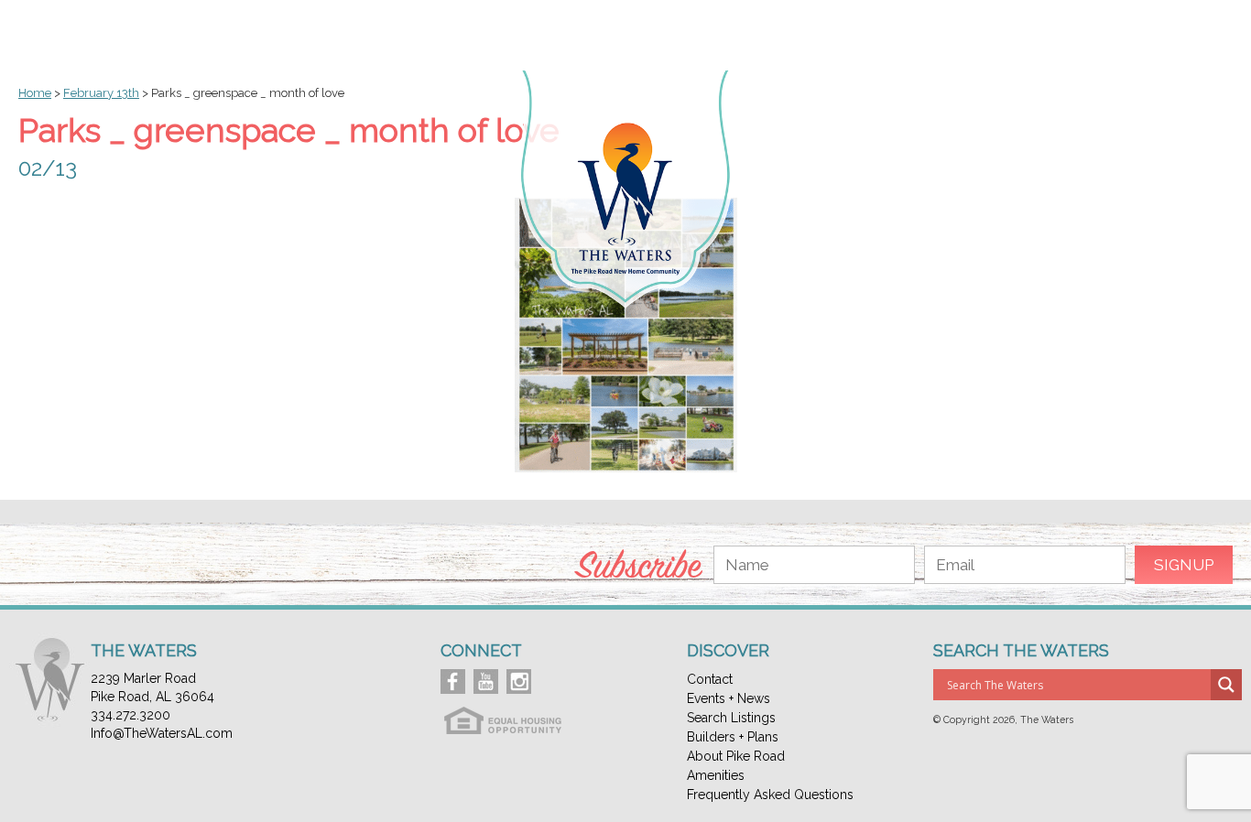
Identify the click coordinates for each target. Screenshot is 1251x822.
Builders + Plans (732, 737)
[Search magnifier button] (1226, 684)
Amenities (716, 775)
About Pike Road (736, 756)
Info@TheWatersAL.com (162, 733)
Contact (710, 679)
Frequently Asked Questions (770, 794)
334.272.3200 (130, 715)
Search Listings (731, 717)
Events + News (728, 698)
